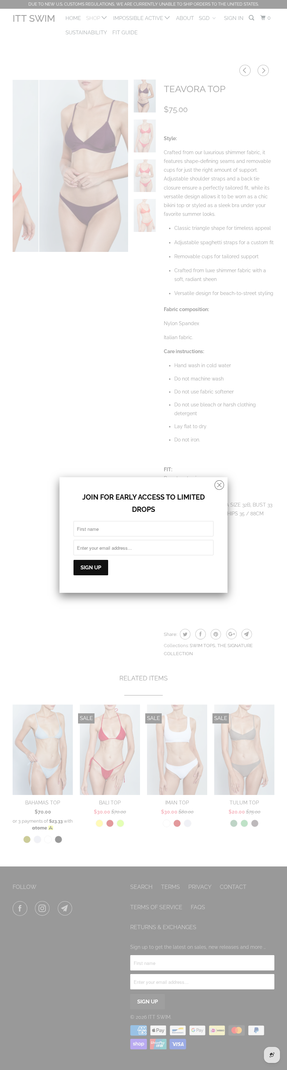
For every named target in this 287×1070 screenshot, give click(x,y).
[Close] (219, 483)
